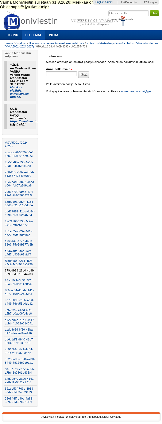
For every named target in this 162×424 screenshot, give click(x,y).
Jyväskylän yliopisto (52, 416)
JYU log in (150, 2)
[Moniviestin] (66, 28)
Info (84, 416)
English (99, 2)
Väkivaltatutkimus (147, 43)
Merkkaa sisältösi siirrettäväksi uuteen (19, 92)
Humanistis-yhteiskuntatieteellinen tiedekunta (56, 43)
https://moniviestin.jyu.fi (27, 121)
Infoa (53, 35)
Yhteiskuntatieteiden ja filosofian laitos (110, 43)
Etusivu (11, 35)
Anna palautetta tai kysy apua (104, 416)
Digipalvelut (73, 416)
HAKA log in (129, 2)
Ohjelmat (33, 35)
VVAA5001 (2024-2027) (19, 46)
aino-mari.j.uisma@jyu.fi (137, 91)
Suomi (109, 2)
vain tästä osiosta (122, 19)
